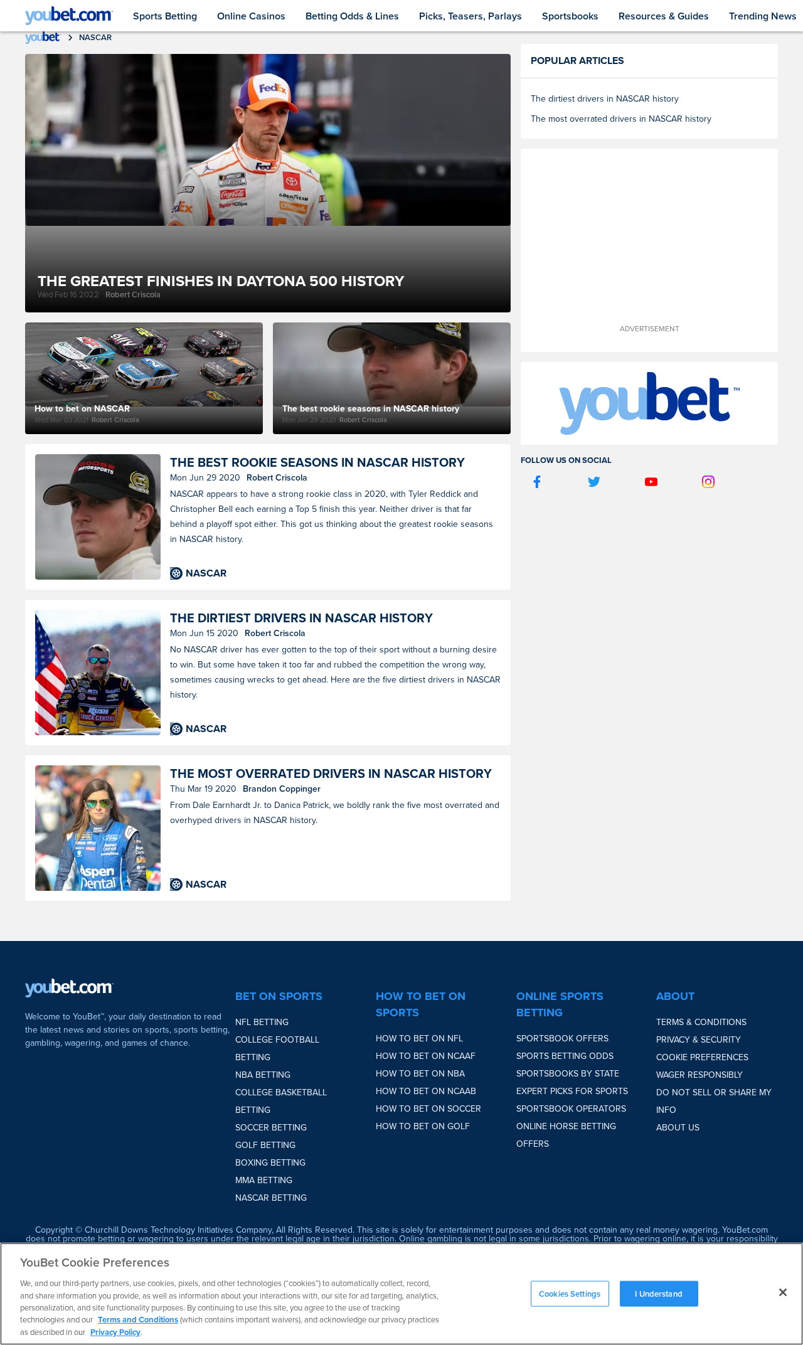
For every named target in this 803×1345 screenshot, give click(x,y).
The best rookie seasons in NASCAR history (317, 462)
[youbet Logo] (69, 15)
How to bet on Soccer (428, 1108)
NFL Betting (262, 1022)
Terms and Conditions (138, 1320)
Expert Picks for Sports (572, 1091)
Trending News (763, 16)
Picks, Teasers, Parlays (470, 16)
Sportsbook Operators (571, 1108)
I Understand (659, 1293)
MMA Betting (263, 1180)
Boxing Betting (270, 1162)
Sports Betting (165, 16)
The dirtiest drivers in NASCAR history (301, 618)
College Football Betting (277, 1048)
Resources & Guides (664, 16)
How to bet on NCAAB (426, 1091)
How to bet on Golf (423, 1126)
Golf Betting (265, 1145)
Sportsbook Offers (562, 1038)
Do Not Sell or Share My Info (714, 1101)
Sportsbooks (570, 16)
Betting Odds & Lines (352, 16)
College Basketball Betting (281, 1101)
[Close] (783, 1292)
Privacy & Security (698, 1039)
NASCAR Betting (271, 1197)
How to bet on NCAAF (426, 1056)
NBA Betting (262, 1075)
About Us (677, 1127)
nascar (95, 37)
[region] (401, 1294)
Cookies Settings (569, 1293)
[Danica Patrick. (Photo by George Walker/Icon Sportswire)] (98, 828)
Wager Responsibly (699, 1075)
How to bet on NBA (420, 1073)
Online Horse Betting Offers (566, 1135)
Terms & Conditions (701, 1022)
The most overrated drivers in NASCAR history (331, 773)
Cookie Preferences (702, 1057)
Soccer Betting (271, 1127)
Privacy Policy (115, 1332)
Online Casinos (251, 16)
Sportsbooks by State (567, 1073)
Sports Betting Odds (565, 1056)
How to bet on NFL (419, 1038)
